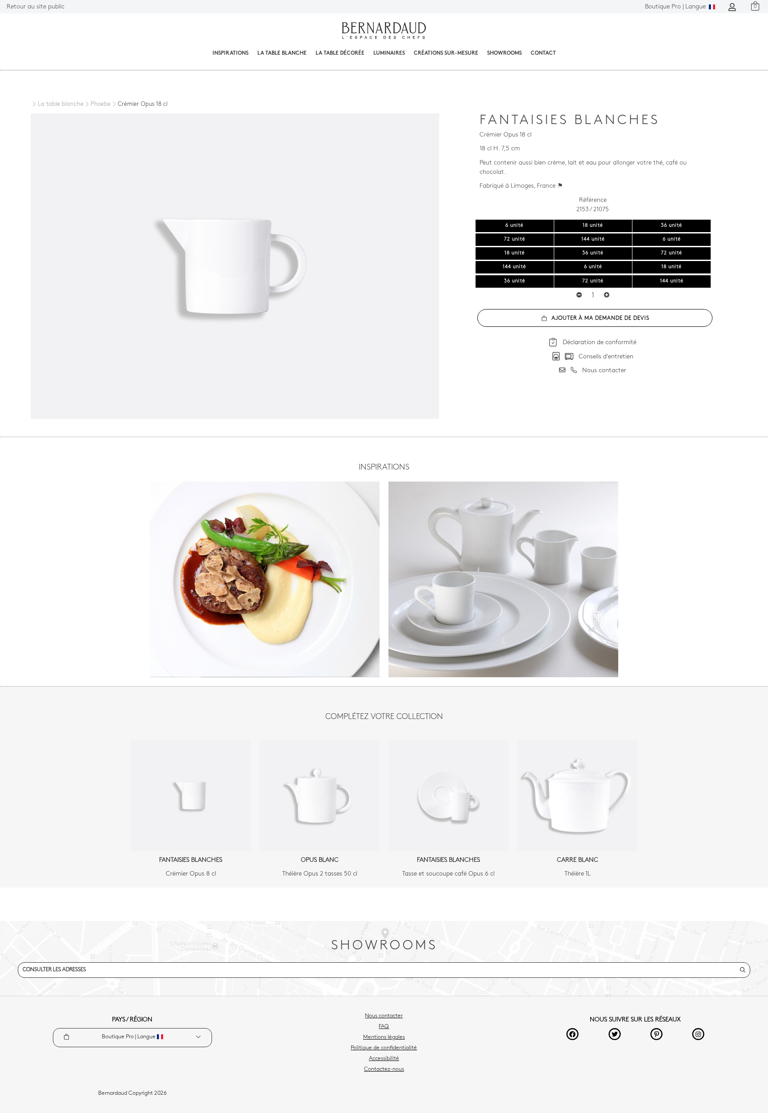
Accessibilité (384, 1058)
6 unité (514, 225)
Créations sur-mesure (446, 53)
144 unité (593, 239)
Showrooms (504, 53)
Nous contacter (384, 1016)
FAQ (384, 1026)
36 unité (671, 225)
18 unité (593, 225)
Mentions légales (384, 1037)
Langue (676, 7)
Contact (543, 53)
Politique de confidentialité (384, 1048)
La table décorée (340, 53)
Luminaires (389, 53)
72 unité (514, 239)
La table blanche (282, 53)
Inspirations (230, 53)
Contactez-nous (384, 1069)
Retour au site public (35, 7)
